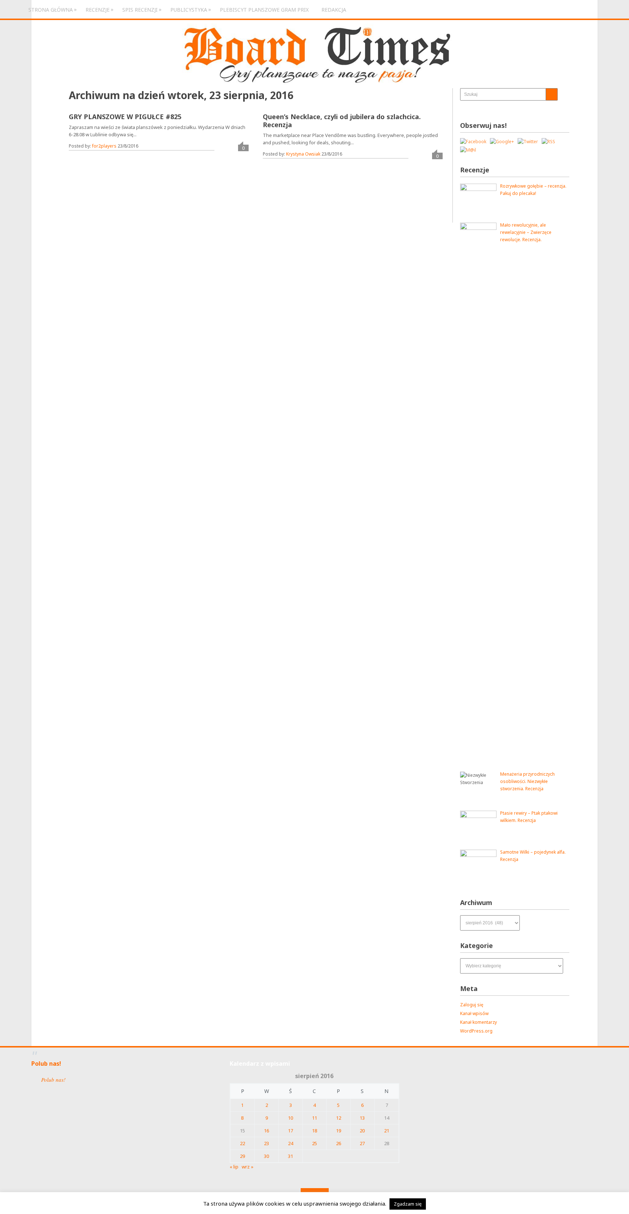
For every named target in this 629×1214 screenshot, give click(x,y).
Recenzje (98, 9)
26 (338, 1143)
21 (386, 1130)
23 (266, 1143)
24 (290, 1143)
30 (266, 1156)
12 (338, 1118)
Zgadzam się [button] (408, 1204)
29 (242, 1156)
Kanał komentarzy (478, 1022)
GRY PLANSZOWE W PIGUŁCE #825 (125, 116)
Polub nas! (46, 1064)
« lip (234, 1166)
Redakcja (333, 9)
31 (290, 1156)
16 (266, 1130)
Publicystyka (188, 9)
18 (314, 1130)
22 (242, 1143)
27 (362, 1143)
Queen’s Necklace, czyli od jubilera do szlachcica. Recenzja (342, 120)
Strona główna (50, 9)
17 (290, 1130)
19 (338, 1130)
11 (314, 1118)
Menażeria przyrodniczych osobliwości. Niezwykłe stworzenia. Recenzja (527, 781)
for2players (104, 146)
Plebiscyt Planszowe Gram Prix (264, 9)
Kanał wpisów (474, 1013)
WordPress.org (476, 1031)
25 (314, 1143)
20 (362, 1130)
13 (362, 1118)
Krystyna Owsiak (303, 154)
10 (290, 1118)
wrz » (247, 1166)
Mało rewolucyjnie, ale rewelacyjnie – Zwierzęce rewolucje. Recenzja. (525, 232)
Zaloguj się (471, 1005)
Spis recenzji (140, 9)
